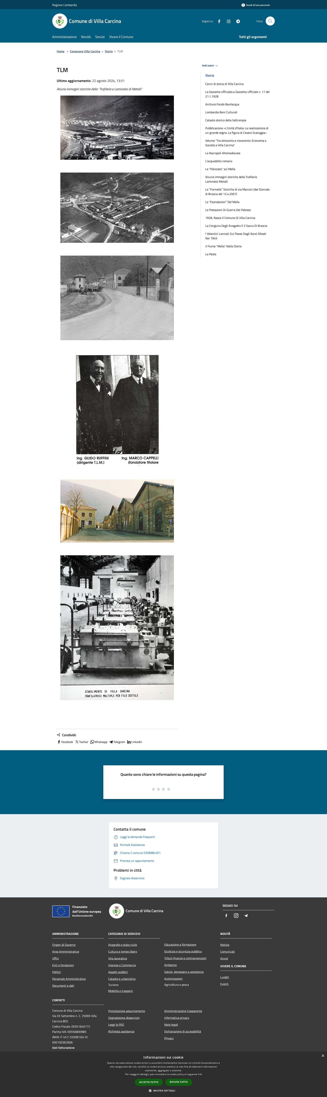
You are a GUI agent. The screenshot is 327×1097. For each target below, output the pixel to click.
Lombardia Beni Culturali (221, 112)
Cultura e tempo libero (122, 951)
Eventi (224, 984)
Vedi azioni (208, 65)
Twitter (83, 742)
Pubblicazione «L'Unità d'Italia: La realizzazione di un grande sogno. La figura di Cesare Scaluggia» (236, 130)
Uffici (55, 958)
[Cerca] (270, 21)
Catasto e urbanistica (121, 978)
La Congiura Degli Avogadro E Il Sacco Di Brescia (236, 225)
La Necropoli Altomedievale (222, 153)
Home (60, 51)
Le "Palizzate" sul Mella (220, 169)
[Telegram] (236, 20)
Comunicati (227, 951)
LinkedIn (136, 742)
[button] (163, 1090)
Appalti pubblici (118, 972)
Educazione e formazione (180, 944)
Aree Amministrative (65, 951)
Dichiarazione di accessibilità (182, 1031)
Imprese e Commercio (122, 965)
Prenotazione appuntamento (126, 1011)
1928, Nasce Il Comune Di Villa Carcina (230, 218)
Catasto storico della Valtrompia (225, 120)
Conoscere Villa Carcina (85, 51)
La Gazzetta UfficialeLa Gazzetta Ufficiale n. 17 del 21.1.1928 (237, 94)
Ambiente (170, 965)
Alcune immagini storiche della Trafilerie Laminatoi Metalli (231, 179)
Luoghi (224, 977)
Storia (109, 51)
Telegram (119, 742)
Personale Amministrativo (69, 978)
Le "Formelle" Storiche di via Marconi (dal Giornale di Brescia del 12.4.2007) (237, 191)
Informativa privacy (176, 1017)
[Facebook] (217, 20)
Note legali (171, 1024)
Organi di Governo (64, 944)
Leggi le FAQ (116, 1024)
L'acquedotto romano (218, 161)
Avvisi (224, 958)
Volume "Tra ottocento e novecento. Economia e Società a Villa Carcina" (235, 142)
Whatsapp (100, 742)
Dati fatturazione (63, 1047)
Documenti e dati (63, 985)
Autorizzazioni (173, 978)
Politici (56, 972)
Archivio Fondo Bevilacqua (222, 104)
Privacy (169, 1038)
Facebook (67, 742)
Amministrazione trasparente (183, 1011)
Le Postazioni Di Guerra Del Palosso (228, 210)
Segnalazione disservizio (123, 1017)
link (200, 1074)
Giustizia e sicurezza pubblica (183, 951)
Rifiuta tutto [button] (179, 1082)
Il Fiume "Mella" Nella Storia (223, 246)
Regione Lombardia (64, 5)
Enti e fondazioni (63, 965)
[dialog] (163, 1074)
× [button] (322, 1055)
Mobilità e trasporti (120, 991)
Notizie (224, 944)
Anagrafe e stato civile (122, 944)
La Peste (210, 254)
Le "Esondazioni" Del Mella (222, 202)
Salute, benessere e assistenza (184, 971)
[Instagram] (227, 20)
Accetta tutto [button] (148, 1082)
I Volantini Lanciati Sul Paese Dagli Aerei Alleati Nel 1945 (235, 235)
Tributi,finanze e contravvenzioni (185, 958)
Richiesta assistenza (121, 1031)
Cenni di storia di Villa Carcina (224, 84)
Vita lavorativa (117, 958)
